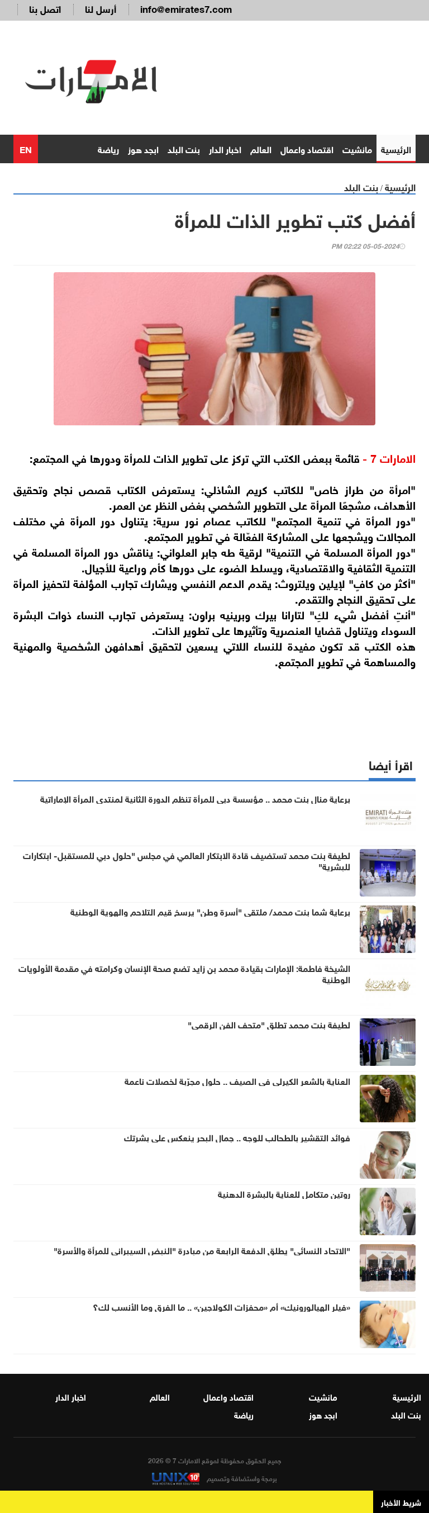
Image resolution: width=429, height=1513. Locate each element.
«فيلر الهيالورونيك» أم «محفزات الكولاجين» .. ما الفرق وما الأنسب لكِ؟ (221, 1306)
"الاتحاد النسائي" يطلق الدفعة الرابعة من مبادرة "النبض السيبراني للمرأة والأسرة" (202, 1249)
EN (26, 148)
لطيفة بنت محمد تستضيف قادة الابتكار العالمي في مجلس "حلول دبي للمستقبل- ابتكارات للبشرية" (186, 860)
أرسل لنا (100, 8)
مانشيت (357, 148)
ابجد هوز (143, 148)
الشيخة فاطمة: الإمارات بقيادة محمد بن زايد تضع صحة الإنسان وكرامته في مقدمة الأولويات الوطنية (184, 973)
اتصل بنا (45, 8)
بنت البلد (184, 148)
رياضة (108, 148)
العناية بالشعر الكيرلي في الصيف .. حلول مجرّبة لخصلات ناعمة (237, 1080)
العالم (260, 148)
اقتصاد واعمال (306, 148)
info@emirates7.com (186, 8)
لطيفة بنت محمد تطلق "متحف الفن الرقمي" (269, 1024)
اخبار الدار (225, 148)
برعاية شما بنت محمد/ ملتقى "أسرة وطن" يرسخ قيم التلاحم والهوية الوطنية (210, 911)
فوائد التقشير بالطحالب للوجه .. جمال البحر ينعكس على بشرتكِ (237, 1136)
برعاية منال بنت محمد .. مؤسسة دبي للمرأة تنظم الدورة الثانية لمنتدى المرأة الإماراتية (195, 798)
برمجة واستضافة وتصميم (241, 1478)
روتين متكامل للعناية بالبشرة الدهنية (284, 1193)
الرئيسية (396, 148)
